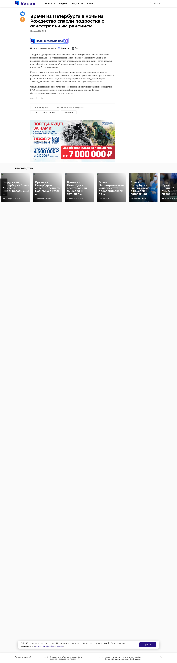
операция (68, 112)
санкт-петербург (41, 107)
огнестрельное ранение (45, 112)
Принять (148, 644)
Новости (50, 3)
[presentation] (3, 187)
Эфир (90, 3)
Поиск (156, 4)
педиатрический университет (70, 107)
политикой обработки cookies (49, 646)
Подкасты (77, 3)
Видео (63, 3)
